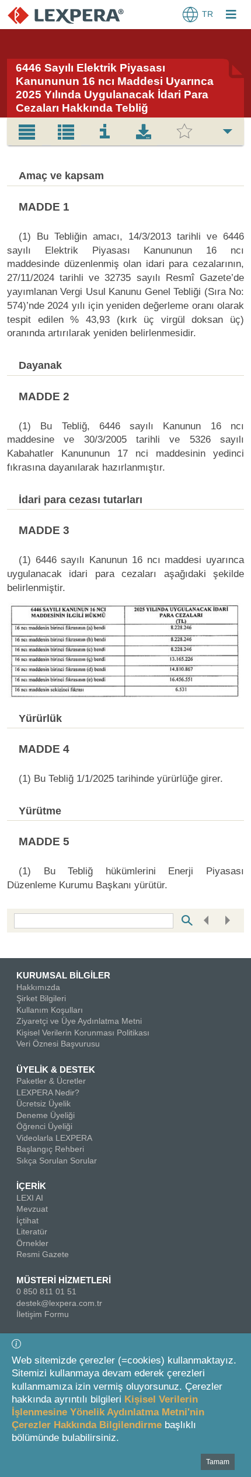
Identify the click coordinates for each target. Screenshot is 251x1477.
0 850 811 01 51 (46, 1291)
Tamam (217, 1462)
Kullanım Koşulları (49, 1010)
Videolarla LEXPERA (54, 1138)
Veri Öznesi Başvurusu (58, 1043)
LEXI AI (29, 1197)
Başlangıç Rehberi (50, 1149)
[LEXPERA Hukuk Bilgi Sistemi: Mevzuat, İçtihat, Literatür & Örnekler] (65, 14)
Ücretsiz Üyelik (43, 1103)
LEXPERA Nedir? (47, 1092)
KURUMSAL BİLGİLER (63, 975)
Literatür (31, 1231)
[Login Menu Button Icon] (231, 16)
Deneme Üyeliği (45, 1115)
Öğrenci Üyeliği (44, 1126)
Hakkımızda (38, 987)
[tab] (27, 131)
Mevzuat (32, 1208)
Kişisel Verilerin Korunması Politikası (82, 1032)
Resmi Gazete (42, 1254)
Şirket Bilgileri (41, 998)
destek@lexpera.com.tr (59, 1303)
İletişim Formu (42, 1314)
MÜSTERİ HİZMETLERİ (63, 1280)
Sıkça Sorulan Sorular (56, 1160)
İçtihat (27, 1220)
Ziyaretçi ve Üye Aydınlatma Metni (79, 1021)
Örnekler (32, 1243)
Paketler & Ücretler (51, 1080)
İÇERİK (31, 1186)
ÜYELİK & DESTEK (55, 1069)
